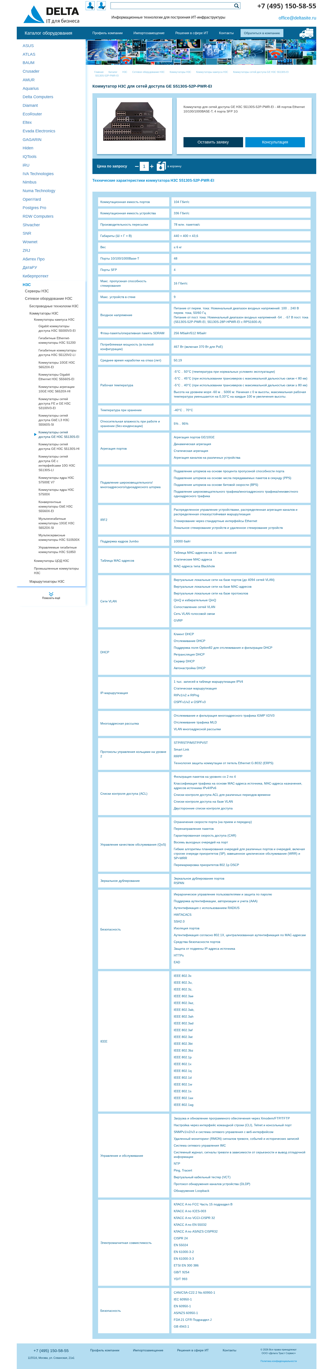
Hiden (28, 148)
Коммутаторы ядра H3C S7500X (56, 492)
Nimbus (29, 182)
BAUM (28, 62)
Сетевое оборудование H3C (48, 299)
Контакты (229, 1350)
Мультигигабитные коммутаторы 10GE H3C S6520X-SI (57, 523)
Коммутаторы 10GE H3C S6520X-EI (57, 365)
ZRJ (26, 250)
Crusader (31, 71)
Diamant (30, 105)
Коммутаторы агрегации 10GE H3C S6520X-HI (57, 389)
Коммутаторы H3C (43, 313)
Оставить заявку (213, 142)
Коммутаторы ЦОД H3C (51, 561)
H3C (27, 284)
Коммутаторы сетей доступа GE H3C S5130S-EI (59, 434)
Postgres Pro (34, 207)
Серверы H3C (37, 291)
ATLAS (29, 54)
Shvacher (31, 225)
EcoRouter (32, 114)
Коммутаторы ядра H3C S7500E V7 (56, 480)
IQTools (29, 156)
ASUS (28, 45)
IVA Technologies (38, 174)
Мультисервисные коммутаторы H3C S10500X (59, 537)
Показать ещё (51, 598)
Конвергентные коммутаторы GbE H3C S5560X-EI (56, 506)
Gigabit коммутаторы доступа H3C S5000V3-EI (57, 328)
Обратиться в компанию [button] (262, 33)
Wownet (30, 242)
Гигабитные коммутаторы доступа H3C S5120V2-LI (57, 352)
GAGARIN (32, 139)
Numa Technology (39, 190)
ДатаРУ (30, 267)
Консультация (275, 142)
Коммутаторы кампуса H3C (54, 319)
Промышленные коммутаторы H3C (56, 571)
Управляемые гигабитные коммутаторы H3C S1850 (58, 550)
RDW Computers (38, 216)
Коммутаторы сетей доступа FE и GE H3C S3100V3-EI (55, 403)
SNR (27, 233)
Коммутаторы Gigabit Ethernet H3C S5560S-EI (56, 377)
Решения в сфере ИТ (193, 1350)
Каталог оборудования (48, 33)
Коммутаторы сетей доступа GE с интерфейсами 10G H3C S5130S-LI (57, 463)
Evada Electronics (39, 131)
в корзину (173, 166)
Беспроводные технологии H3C (54, 306)
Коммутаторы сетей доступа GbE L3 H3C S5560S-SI (54, 420)
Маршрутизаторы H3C (47, 581)
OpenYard (32, 199)
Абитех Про (34, 259)
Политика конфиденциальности (279, 1361)
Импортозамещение (148, 1350)
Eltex (27, 122)
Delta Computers (38, 97)
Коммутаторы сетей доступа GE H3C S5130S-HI (59, 446)
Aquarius (31, 88)
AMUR (29, 80)
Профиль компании (104, 1350)
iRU (26, 165)
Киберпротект (35, 276)
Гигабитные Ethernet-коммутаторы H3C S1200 (57, 340)
